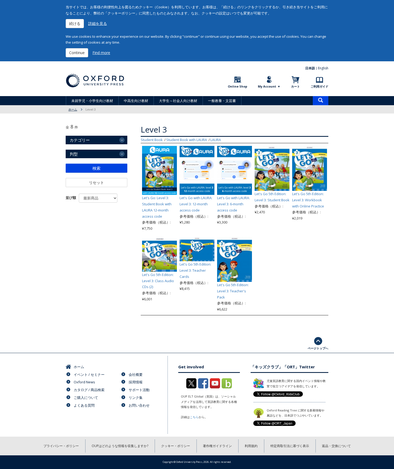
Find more (101, 52)
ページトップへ (318, 348)
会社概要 (136, 374)
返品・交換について (336, 446)
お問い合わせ (139, 405)
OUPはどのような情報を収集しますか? (120, 446)
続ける (74, 23)
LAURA (215, 139)
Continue (77, 52)
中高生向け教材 (136, 100)
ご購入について (86, 397)
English (323, 68)
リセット (96, 182)
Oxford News (84, 382)
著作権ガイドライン (217, 446)
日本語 (310, 68)
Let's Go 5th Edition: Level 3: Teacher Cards (195, 270)
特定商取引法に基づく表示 (289, 446)
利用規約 (251, 446)
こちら (194, 417)
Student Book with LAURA (186, 139)
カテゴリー (80, 140)
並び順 (71, 197)
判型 (74, 154)
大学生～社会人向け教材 (178, 100)
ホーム (72, 109)
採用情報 (136, 382)
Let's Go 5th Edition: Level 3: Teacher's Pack (233, 291)
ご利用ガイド (319, 86)
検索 (96, 168)
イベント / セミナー (89, 374)
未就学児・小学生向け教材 (92, 100)
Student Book (152, 139)
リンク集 (136, 397)
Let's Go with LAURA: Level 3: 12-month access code (196, 204)
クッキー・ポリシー (175, 446)
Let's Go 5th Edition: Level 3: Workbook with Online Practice (308, 200)
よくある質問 (84, 405)
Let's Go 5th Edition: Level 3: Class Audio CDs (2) (158, 280)
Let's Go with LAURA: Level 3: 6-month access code (233, 204)
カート (295, 86)
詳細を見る (97, 23)
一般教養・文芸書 (222, 100)
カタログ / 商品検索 (89, 389)
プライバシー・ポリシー (61, 446)
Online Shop (237, 86)
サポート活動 (139, 389)
